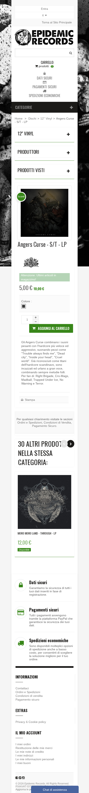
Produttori (28, 151)
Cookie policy (37, 722)
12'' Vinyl (46, 118)
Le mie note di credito (30, 751)
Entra (44, 8)
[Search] (70, 53)
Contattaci (22, 688)
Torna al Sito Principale (57, 22)
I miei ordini (23, 744)
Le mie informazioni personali (35, 759)
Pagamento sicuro (27, 699)
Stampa (29, 399)
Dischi (32, 118)
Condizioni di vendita (29, 695)
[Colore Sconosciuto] (23, 306)
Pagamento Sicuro (44, 425)
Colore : (26, 301)
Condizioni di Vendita (57, 422)
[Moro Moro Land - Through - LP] (44, 502)
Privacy (20, 722)
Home (19, 118)
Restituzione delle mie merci (34, 748)
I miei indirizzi (24, 755)
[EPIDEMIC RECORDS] (44, 37)
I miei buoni (23, 763)
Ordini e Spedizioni (29, 422)
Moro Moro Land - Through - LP (37, 533)
